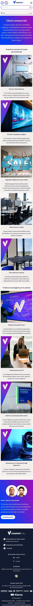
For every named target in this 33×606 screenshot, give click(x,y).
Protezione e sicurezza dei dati (23, 601)
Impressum (10, 603)
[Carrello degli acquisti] (31, 2)
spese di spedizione (26, 605)
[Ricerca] (30, 7)
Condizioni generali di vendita (8, 601)
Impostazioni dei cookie (19, 603)
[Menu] (2, 2)
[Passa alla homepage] (16, 3)
